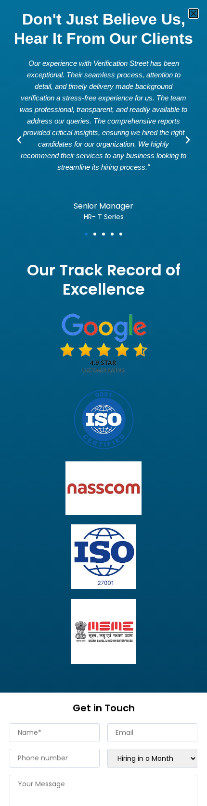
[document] (103, 403)
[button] (193, 13)
